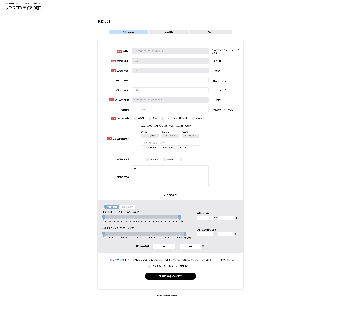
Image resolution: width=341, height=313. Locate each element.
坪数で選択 (112, 206)
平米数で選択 (127, 206)
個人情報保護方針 (117, 260)
